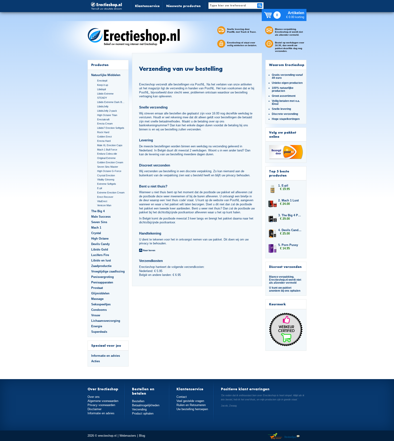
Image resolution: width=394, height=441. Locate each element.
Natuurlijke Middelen (105, 75)
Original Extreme (106, 158)
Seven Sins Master (107, 166)
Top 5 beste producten (279, 173)
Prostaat (97, 288)
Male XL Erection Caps (109, 145)
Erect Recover (105, 196)
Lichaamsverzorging (105, 320)
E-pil (99, 188)
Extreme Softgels (106, 183)
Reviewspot (292, 436)
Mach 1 (96, 227)
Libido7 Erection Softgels (110, 128)
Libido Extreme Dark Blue (111, 102)
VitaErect (102, 201)
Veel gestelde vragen (190, 401)
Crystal (96, 233)
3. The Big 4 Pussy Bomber (290, 215)
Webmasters (127, 435)
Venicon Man (104, 205)
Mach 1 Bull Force (107, 149)
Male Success (101, 216)
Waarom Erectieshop (286, 65)
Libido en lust (101, 260)
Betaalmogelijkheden (145, 405)
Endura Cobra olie (107, 153)
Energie (96, 326)
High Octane (100, 238)
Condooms (99, 310)
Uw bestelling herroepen (192, 409)
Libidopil (101, 89)
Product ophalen (142, 413)
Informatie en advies (105, 355)
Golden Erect (104, 136)
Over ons (94, 397)
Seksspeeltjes (101, 304)
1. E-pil (283, 185)
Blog (142, 435)
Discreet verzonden (285, 267)
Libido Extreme (105, 93)
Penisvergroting (102, 277)
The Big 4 (98, 211)
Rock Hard (103, 132)
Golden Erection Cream (110, 162)
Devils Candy (100, 244)
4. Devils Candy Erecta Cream (290, 230)
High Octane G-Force (109, 171)
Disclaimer (94, 409)
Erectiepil (102, 80)
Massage (97, 299)
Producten (100, 65)
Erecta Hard (104, 141)
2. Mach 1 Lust (288, 200)
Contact (181, 397)
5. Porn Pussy (288, 245)
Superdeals (99, 331)
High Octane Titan (107, 115)
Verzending (139, 409)
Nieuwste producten (183, 6)
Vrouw (95, 315)
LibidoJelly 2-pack (107, 110)
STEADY (102, 97)
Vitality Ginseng (105, 179)
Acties (95, 361)
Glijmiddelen (100, 293)
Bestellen (138, 401)
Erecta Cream (105, 123)
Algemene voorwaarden (103, 401)
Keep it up (102, 85)
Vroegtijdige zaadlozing (108, 271)
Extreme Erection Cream (110, 192)
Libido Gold (99, 249)
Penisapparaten (102, 282)
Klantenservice (147, 6)
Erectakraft (103, 119)
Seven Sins (99, 222)
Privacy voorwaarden (101, 405)
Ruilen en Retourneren (191, 405)
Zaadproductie (101, 266)
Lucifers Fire (100, 255)
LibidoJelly (103, 106)
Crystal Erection (106, 175)
